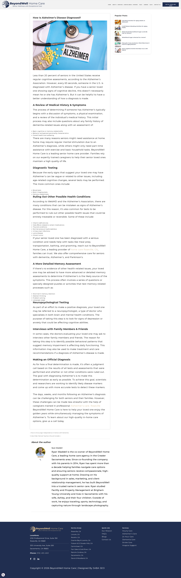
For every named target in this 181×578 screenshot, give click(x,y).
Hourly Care (127, 531)
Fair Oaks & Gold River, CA (81, 549)
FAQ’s (104, 534)
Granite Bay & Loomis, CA (80, 540)
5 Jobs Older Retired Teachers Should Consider (45, 436)
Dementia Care (128, 540)
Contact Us (106, 540)
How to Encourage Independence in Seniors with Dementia (50, 433)
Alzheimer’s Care (129, 534)
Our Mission (107, 531)
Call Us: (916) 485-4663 (170, 5)
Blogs (104, 537)
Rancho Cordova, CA (78, 552)
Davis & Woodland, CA (79, 558)
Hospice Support (129, 545)
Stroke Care (127, 542)
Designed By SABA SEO (91, 568)
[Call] (40, 460)
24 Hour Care (128, 537)
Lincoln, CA (75, 534)
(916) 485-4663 (43, 553)
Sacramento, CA (77, 555)
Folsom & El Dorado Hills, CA (82, 543)
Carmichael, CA (77, 546)
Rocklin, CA (75, 537)
